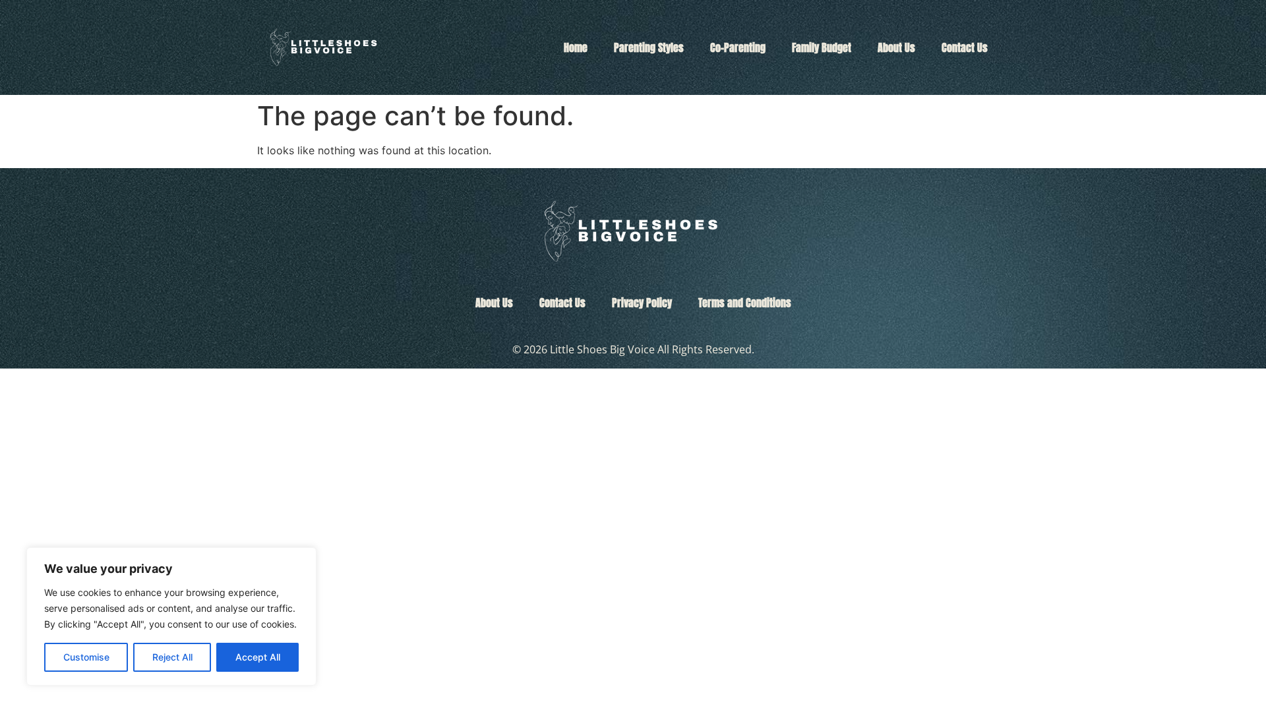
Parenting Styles (649, 47)
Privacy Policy (642, 303)
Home (576, 47)
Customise (86, 657)
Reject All (172, 657)
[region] (171, 616)
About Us (896, 47)
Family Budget (821, 47)
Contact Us (965, 47)
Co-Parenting (738, 47)
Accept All (257, 657)
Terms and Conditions (744, 303)
